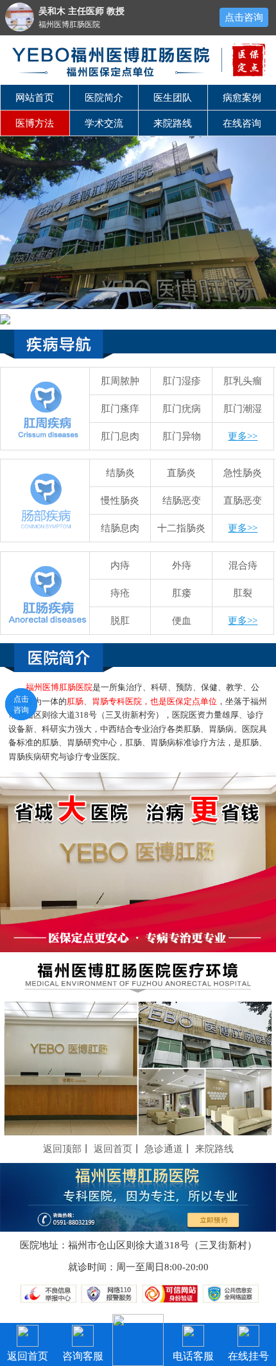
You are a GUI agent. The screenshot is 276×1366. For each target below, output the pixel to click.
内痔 (120, 565)
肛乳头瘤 (242, 381)
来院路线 (172, 123)
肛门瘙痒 (120, 409)
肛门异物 (181, 436)
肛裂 (242, 593)
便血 (181, 621)
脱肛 (120, 621)
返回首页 (113, 1149)
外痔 (181, 565)
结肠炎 (120, 473)
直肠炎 (181, 473)
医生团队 (172, 98)
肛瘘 (181, 593)
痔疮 (120, 593)
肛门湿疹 (181, 381)
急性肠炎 (242, 473)
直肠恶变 (242, 500)
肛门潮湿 (242, 409)
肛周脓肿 (120, 381)
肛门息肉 (120, 436)
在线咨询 (242, 123)
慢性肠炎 (120, 500)
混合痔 (243, 565)
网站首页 (34, 98)
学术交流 (104, 123)
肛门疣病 (181, 409)
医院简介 (104, 98)
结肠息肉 (120, 528)
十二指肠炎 (181, 528)
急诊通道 (163, 1149)
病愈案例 (242, 98)
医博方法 (34, 123)
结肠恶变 (181, 500)
